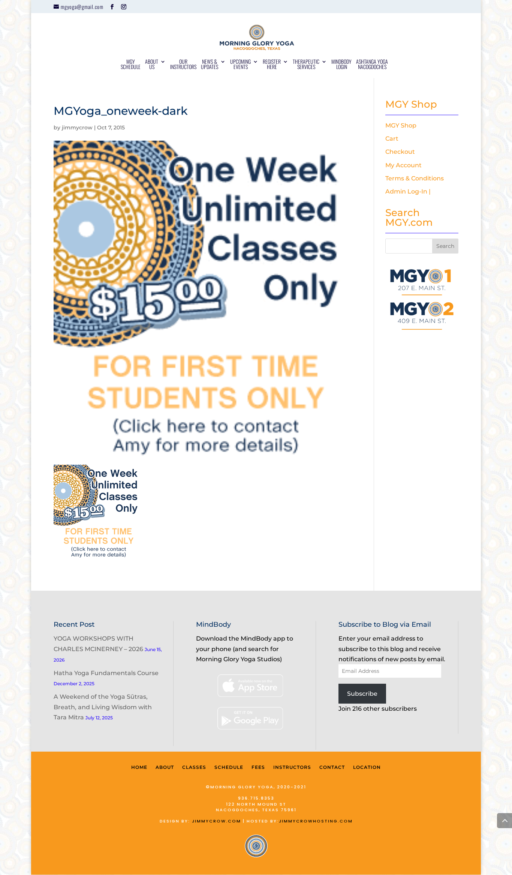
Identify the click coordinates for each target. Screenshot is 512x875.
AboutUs (151, 65)
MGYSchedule (131, 65)
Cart (391, 138)
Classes (194, 767)
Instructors (292, 767)
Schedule (228, 767)
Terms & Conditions (414, 178)
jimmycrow (77, 127)
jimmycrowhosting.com (316, 821)
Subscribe (362, 693)
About (165, 767)
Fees (258, 767)
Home (139, 767)
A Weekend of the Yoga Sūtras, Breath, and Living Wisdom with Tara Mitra (103, 706)
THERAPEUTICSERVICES (306, 65)
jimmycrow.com (216, 821)
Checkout (400, 151)
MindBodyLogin (341, 65)
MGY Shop (400, 125)
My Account (403, 165)
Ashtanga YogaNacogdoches (372, 65)
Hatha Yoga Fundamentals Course (106, 673)
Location (367, 767)
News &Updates (209, 65)
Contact (332, 767)
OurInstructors (183, 65)
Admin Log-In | (408, 191)
